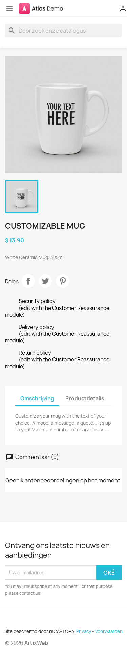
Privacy (83, 631)
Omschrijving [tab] (37, 398)
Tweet (45, 281)
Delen (28, 281)
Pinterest (62, 281)
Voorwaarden (109, 631)
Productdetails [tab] (84, 398)
